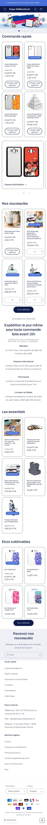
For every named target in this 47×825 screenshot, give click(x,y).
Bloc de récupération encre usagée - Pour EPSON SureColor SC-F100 (34, 483)
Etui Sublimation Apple (32, 570)
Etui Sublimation (10, 569)
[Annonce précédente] (4, 3)
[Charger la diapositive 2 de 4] (22, 30)
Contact (8, 742)
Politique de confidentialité (15, 747)
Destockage (10, 696)
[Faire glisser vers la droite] (28, 193)
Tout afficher (23, 310)
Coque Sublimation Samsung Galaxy (11, 115)
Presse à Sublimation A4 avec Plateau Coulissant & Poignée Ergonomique (34, 284)
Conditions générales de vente (17, 758)
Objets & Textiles (11, 674)
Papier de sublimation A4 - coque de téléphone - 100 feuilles (12, 442)
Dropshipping (10, 690)
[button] (5, 9)
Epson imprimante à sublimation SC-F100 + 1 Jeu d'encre (12, 482)
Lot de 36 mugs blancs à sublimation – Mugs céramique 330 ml (34, 115)
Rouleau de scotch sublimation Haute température (33, 441)
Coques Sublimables (14, 184)
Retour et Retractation (14, 764)
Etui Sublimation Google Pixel (10, 609)
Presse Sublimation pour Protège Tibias (11, 521)
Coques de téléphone (13, 668)
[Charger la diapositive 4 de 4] (27, 30)
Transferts (9, 685)
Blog (6, 769)
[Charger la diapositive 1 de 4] (18, 30)
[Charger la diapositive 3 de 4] (25, 30)
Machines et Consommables (16, 679)
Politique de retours (12, 753)
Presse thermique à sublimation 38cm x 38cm (11, 283)
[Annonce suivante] (42, 3)
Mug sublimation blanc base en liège (12, 232)
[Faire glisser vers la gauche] (18, 193)
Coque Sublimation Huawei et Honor (11, 65)
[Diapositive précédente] (14, 30)
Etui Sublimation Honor (32, 609)
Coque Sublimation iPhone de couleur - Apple (33, 66)
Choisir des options (12, 84)
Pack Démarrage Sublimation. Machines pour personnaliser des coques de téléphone (34, 235)
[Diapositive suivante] (32, 30)
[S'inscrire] (39, 655)
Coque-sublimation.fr (18, 812)
